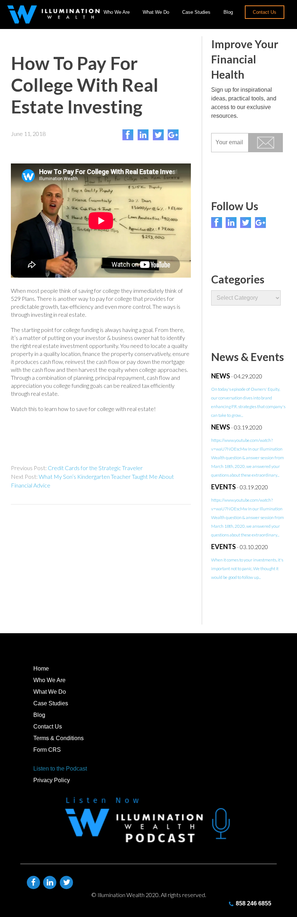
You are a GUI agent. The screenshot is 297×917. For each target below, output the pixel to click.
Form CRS (47, 750)
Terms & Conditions (58, 738)
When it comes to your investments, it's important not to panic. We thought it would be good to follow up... (247, 568)
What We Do (156, 12)
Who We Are (117, 12)
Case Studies (196, 12)
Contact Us (264, 12)
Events (223, 487)
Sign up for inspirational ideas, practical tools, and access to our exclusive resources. (243, 103)
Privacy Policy (51, 780)
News (220, 376)
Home (41, 668)
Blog (228, 12)
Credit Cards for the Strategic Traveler (95, 467)
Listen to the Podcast (60, 768)
